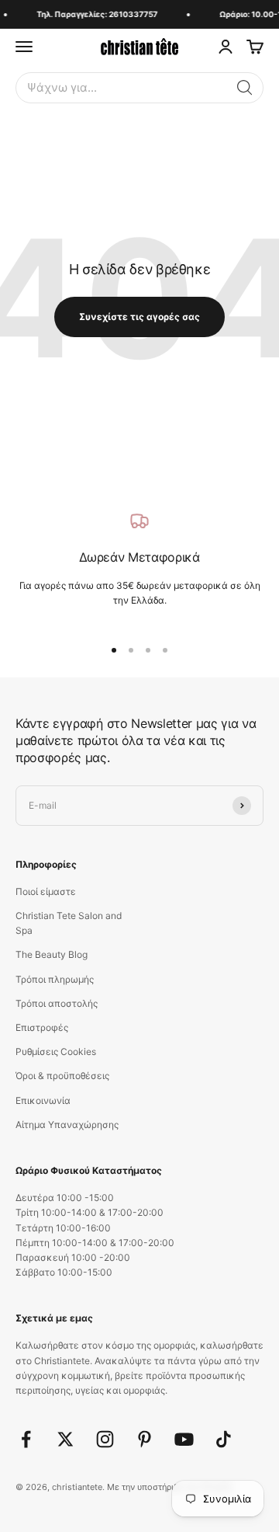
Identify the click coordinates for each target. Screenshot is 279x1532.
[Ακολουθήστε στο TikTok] (223, 1439)
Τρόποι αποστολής (57, 1003)
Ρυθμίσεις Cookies (56, 1051)
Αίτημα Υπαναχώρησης (67, 1124)
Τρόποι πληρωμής (55, 979)
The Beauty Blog (52, 954)
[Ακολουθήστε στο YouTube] (184, 1439)
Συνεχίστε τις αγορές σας (139, 316)
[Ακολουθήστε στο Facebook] (26, 1439)
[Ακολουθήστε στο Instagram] (105, 1439)
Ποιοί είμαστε (46, 891)
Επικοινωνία (43, 1100)
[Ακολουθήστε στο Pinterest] (144, 1439)
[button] (245, 88)
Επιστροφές (42, 1027)
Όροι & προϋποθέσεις (62, 1075)
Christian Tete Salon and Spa (69, 923)
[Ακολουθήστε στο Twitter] (65, 1439)
